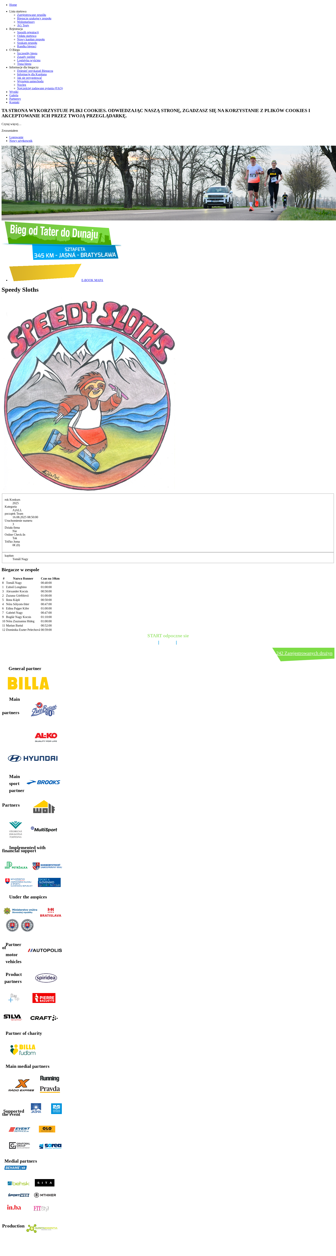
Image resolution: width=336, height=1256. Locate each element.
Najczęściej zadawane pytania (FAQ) (40, 88)
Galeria (13, 95)
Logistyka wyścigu (28, 60)
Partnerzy (15, 98)
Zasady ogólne (26, 56)
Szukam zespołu (27, 42)
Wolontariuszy (26, 22)
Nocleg (21, 84)
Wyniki (13, 91)
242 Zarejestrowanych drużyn (304, 653)
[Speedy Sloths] (88, 491)
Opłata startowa (26, 35)
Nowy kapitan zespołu (31, 39)
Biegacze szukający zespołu (34, 18)
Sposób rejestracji (28, 32)
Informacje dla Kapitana (32, 74)
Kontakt (14, 102)
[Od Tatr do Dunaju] (62, 258)
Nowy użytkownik (20, 140)
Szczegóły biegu (27, 53)
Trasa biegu (24, 63)
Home (13, 4)
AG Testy (23, 25)
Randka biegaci (26, 46)
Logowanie (16, 137)
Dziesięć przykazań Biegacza (35, 70)
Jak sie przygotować (29, 77)
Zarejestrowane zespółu (31, 15)
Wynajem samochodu (30, 81)
